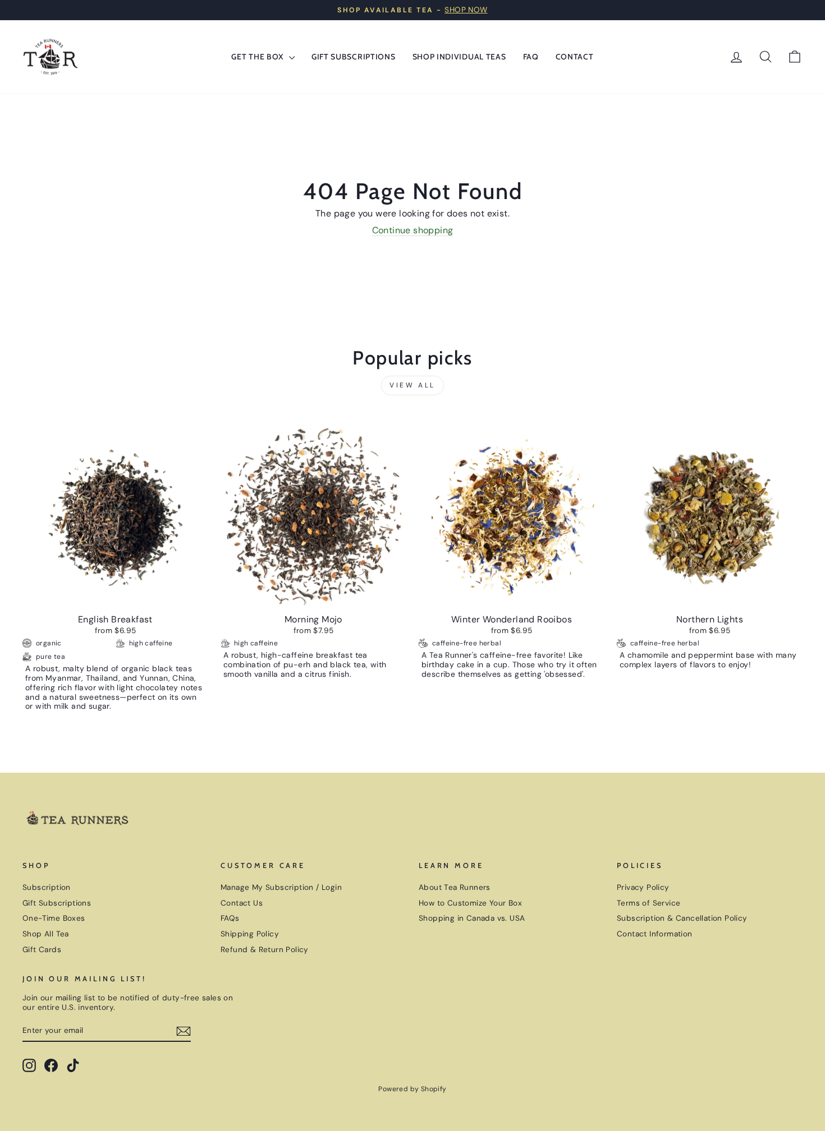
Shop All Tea (45, 934)
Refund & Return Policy (265, 949)
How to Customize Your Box (470, 903)
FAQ (531, 57)
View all (412, 385)
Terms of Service (648, 903)
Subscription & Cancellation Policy (682, 918)
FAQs (230, 918)
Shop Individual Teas (459, 57)
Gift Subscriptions (353, 57)
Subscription (46, 887)
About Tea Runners (455, 887)
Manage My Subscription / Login (281, 887)
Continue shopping (412, 230)
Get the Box (258, 57)
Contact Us (242, 903)
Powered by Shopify (412, 1088)
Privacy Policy (643, 887)
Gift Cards (41, 949)
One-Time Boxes (53, 918)
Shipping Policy (250, 934)
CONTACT (575, 57)
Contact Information (655, 934)
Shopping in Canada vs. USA (472, 918)
